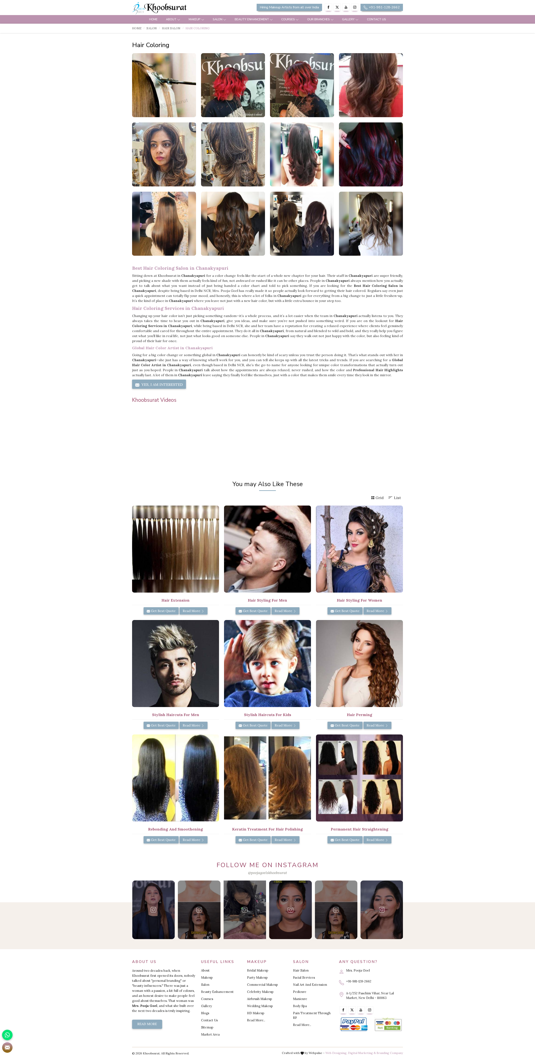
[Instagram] (354, 7)
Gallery (348, 19)
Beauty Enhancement (252, 19)
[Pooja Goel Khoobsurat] (153, 910)
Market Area (210, 1034)
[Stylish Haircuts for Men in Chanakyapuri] (175, 663)
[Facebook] (328, 7)
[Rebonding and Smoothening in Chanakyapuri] (175, 778)
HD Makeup (255, 1013)
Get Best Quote (163, 611)
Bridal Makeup (257, 970)
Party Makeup (257, 977)
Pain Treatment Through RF (312, 1015)
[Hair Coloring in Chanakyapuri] (164, 85)
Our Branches (318, 19)
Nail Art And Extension (310, 985)
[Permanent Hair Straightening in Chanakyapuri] (359, 778)
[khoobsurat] (175, 8)
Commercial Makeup (262, 985)
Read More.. (256, 1020)
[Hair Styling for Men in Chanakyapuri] (267, 549)
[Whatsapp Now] (7, 1035)
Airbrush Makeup (259, 999)
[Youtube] (346, 7)
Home (153, 19)
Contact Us (376, 19)
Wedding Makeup (260, 1006)
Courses (288, 19)
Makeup (194, 19)
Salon (217, 19)
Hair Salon (171, 28)
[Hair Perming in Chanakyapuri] (359, 663)
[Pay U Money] (388, 1024)
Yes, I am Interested (161, 384)
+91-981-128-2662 (384, 7)
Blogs (205, 1013)
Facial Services (304, 977)
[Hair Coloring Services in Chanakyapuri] (233, 85)
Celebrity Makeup (260, 992)
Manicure (300, 999)
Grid (380, 497)
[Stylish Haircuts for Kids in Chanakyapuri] (267, 663)
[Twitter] (337, 7)
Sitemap (207, 1027)
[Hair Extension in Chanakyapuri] (175, 549)
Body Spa (300, 1006)
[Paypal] (353, 1024)
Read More (192, 611)
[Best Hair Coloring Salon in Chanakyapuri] (302, 85)
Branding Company (390, 1053)
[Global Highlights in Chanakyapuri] (164, 154)
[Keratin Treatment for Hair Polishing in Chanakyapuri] (267, 778)
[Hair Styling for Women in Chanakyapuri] (359, 549)
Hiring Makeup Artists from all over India (289, 7)
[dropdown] (178, 19)
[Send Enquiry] (7, 1047)
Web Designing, (336, 1053)
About (171, 19)
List (397, 497)
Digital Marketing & (362, 1053)
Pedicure (299, 992)
